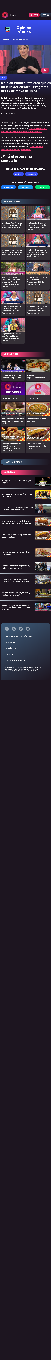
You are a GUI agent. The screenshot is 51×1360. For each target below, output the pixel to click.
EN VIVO (34, 15)
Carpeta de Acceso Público (18, 636)
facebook (8, 187)
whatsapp (42, 187)
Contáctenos (11, 648)
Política (18, 174)
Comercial (10, 642)
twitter (25, 187)
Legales (9, 654)
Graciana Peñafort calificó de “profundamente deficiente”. (24, 130)
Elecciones (31, 174)
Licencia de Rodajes (15, 660)
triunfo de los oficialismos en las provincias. (22, 148)
